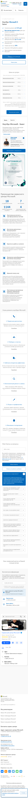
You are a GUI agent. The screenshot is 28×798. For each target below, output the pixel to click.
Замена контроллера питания (8, 82)
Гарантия (12, 120)
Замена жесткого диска (7, 97)
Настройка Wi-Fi (6, 90)
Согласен (23, 793)
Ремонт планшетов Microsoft (8, 722)
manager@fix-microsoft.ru (7, 745)
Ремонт (5, 120)
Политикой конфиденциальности (17, 587)
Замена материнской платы (8, 78)
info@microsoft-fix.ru (6, 741)
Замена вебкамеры (6, 93)
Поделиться (2, 771)
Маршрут (7, 642)
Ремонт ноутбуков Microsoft (8, 719)
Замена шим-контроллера (8, 86)
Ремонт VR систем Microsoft (8, 712)
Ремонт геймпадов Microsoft (8, 716)
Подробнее (14, 328)
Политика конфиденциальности (14, 783)
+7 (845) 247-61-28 (16, 2)
